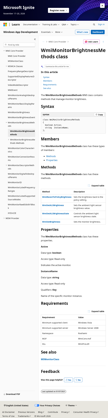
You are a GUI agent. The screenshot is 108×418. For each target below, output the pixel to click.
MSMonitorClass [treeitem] (15, 61)
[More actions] (103, 42)
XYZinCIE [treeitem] (12, 213)
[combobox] (19, 45)
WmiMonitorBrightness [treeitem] (19, 112)
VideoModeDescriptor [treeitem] (18, 85)
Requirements (50, 84)
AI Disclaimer (8, 412)
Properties (52, 160)
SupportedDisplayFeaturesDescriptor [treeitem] (21, 78)
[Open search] (94, 24)
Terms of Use (8, 416)
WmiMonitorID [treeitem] (15, 182)
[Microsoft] (5, 24)
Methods (51, 156)
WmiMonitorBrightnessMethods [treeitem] (22, 133)
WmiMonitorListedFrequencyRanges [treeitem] (21, 189)
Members (47, 80)
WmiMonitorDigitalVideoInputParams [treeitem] (21, 175)
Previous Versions (26, 412)
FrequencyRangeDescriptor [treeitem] (21, 71)
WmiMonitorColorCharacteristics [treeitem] (21, 150)
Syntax (46, 77)
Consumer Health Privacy (85, 412)
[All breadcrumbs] (43, 42)
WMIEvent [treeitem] (12, 90)
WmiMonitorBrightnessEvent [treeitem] (21, 117)
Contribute (53, 412)
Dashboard (98, 32)
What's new (82, 32)
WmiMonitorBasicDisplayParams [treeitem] (21, 105)
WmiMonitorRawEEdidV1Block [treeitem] (21, 206)
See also (47, 88)
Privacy (64, 412)
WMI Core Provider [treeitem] (17, 56)
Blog (40, 412)
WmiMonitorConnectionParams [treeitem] (21, 158)
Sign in (101, 24)
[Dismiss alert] (102, 5)
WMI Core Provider (57, 41)
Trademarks (23, 416)
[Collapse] (34, 39)
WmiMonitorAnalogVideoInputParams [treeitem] (21, 97)
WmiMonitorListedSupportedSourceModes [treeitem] (21, 198)
